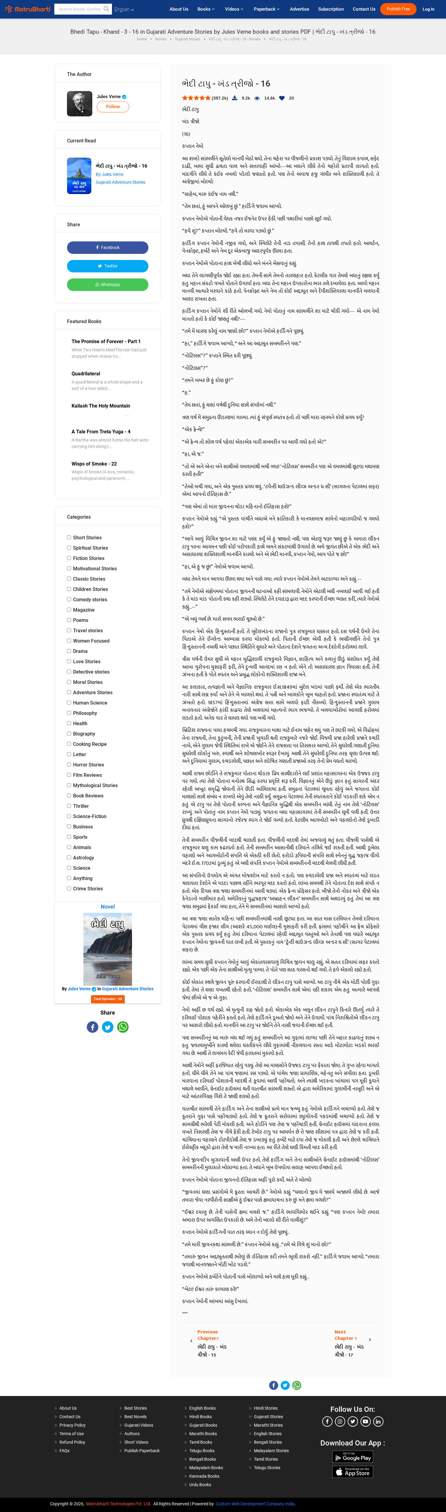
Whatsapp (110, 284)
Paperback (265, 9)
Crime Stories (88, 889)
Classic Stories (89, 579)
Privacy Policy (72, 1425)
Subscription (331, 9)
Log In (429, 9)
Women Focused (91, 641)
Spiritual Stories (90, 548)
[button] (106, 9)
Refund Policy (72, 1442)
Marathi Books (203, 1433)
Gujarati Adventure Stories (120, 182)
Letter (79, 754)
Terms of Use (71, 1433)
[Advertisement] (108, 1085)
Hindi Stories (266, 1408)
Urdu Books (200, 1484)
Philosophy (85, 713)
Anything (83, 878)
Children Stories (90, 589)
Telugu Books (202, 1450)
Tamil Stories (266, 1459)
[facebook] (327, 1421)
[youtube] (365, 1421)
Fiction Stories (88, 558)
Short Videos (136, 1442)
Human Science (90, 703)
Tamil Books (200, 1442)
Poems (80, 620)
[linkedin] (378, 1421)
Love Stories (86, 661)
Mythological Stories (95, 785)
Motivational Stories (95, 569)
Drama (80, 651)
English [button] (122, 9)
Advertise (299, 9)
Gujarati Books (203, 1425)
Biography (84, 734)
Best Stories (135, 1408)
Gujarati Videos (138, 1425)
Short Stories (87, 538)
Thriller (81, 806)
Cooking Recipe (90, 744)
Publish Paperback (142, 1450)
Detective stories (91, 672)
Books (205, 9)
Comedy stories (90, 599)
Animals (82, 847)
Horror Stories (88, 765)
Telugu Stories (267, 1467)
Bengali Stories (268, 1442)
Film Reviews (87, 775)
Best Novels (135, 1416)
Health (80, 723)
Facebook (110, 247)
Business (83, 827)
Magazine (84, 610)
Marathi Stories (268, 1425)
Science (81, 868)
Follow (113, 106)
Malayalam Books (206, 1467)
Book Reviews (88, 796)
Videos (233, 9)
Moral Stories (88, 682)
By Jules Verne (109, 174)
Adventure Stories (93, 692)
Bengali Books (202, 1459)
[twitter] (353, 1421)
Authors (132, 1433)
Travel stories (88, 630)
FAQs (64, 1450)
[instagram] (340, 1421)
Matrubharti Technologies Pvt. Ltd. (119, 1503)
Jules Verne (109, 96)
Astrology (83, 858)
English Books (202, 1408)
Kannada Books (204, 1476)
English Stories (268, 1433)
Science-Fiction (89, 816)
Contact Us (364, 9)
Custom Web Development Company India (255, 1503)
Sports (80, 837)
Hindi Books (200, 1416)
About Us (179, 9)
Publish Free (398, 9)
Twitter (110, 266)
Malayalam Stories (271, 1450)
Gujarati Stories (268, 1416)
